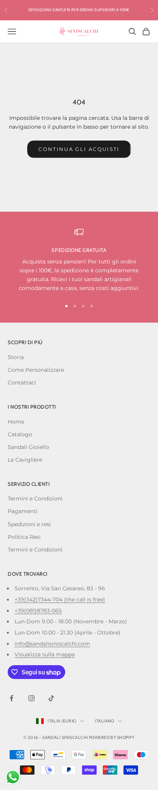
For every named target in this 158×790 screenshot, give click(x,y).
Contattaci (22, 382)
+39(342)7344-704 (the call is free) (60, 599)
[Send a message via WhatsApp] (13, 777)
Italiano (104, 721)
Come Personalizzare (36, 369)
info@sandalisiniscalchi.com (52, 643)
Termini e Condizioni (35, 498)
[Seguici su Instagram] (31, 698)
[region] (79, 260)
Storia (16, 357)
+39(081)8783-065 (38, 610)
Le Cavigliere (25, 459)
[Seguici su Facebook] (11, 698)
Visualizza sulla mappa (45, 654)
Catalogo (20, 434)
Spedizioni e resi (29, 524)
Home (16, 421)
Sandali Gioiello (28, 447)
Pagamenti (23, 511)
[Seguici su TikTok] (51, 698)
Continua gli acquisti (78, 149)
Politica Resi (24, 536)
